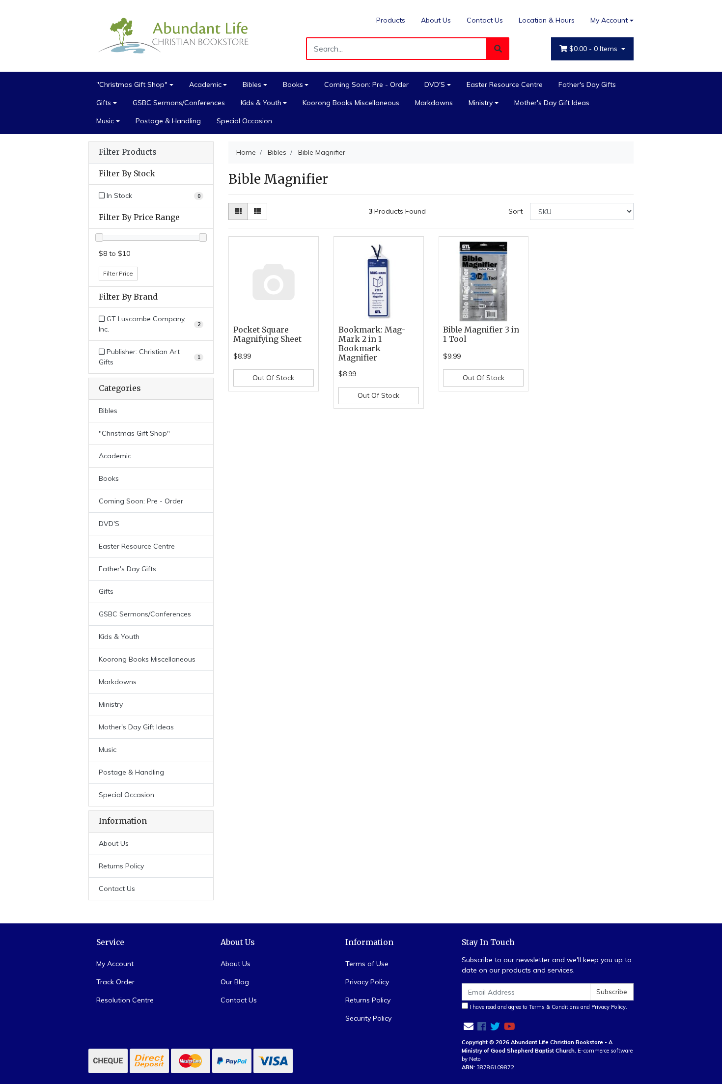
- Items (594, 48)
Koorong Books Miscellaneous (351, 102)
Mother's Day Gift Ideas (551, 102)
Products (390, 20)
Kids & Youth (261, 102)
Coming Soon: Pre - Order (366, 84)
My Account (609, 20)
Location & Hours (547, 20)
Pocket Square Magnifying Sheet (267, 334)
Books (293, 84)
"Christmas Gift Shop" (131, 84)
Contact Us (485, 20)
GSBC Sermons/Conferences (179, 102)
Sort (515, 211)
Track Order (115, 981)
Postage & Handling (168, 120)
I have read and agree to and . (547, 1006)
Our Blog (235, 981)
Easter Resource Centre (505, 84)
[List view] (257, 211)
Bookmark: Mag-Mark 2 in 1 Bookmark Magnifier (371, 343)
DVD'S (434, 84)
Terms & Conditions (554, 1006)
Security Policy (368, 1018)
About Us (436, 20)
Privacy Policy (367, 981)
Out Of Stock (273, 377)
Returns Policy (121, 866)
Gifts (103, 102)
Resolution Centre (125, 1000)
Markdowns (434, 102)
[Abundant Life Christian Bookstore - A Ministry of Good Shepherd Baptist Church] (174, 34)
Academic (205, 84)
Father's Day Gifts (587, 84)
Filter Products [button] (127, 152)
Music (105, 120)
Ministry (481, 102)
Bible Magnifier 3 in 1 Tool (481, 334)
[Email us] (468, 1026)
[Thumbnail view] (238, 211)
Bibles (252, 84)
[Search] (498, 48)
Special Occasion (244, 120)
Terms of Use (367, 963)
